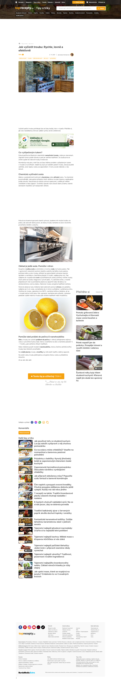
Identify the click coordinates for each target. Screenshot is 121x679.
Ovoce (76, 647)
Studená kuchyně (80, 13)
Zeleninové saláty (55, 647)
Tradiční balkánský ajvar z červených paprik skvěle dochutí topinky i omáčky (53, 511)
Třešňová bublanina (78, 643)
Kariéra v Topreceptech (82, 631)
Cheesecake (83, 650)
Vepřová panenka (88, 643)
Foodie (78, 633)
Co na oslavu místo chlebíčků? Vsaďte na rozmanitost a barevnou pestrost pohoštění (54, 452)
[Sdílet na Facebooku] (32, 422)
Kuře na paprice (62, 651)
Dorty (72, 647)
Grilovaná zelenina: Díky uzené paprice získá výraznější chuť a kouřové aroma (87, 662)
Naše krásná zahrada (53, 636)
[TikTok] (43, 627)
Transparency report (81, 636)
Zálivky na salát (68, 643)
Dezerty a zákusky (66, 642)
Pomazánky (29, 642)
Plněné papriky (31, 650)
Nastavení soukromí (67, 628)
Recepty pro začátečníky (73, 646)
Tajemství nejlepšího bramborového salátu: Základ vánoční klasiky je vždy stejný (52, 565)
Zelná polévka (59, 643)
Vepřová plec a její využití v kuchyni (56, 660)
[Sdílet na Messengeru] (36, 422)
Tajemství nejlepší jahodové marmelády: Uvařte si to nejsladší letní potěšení (53, 529)
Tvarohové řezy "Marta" (25, 668)
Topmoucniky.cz (95, 629)
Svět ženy (50, 635)
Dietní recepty (37, 647)
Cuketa (48, 13)
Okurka (30, 13)
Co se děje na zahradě (24, 643)
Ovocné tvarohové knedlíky (53, 650)
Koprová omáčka (38, 651)
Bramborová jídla (54, 646)
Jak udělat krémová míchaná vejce (56, 659)
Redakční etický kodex (68, 638)
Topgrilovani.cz (94, 631)
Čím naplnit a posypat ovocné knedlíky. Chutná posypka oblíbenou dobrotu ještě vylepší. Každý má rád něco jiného (53, 487)
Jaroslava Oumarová (63, 55)
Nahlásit (78, 635)
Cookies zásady (66, 633)
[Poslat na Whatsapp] (39, 422)
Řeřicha (99, 642)
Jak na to (31, 43)
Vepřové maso (45, 646)
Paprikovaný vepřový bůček (26, 666)
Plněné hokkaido (23, 659)
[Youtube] (34, 627)
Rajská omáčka (65, 650)
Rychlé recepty (84, 646)
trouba (29, 58)
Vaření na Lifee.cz (52, 629)
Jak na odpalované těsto (78, 642)
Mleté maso (38, 646)
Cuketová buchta (77, 651)
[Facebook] (20, 627)
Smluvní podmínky (67, 636)
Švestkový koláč (29, 653)
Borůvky (71, 13)
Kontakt (78, 638)
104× (20, 54)
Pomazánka (89, 13)
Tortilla (59, 642)
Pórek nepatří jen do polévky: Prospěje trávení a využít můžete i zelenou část (89, 346)
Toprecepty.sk (94, 628)
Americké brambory (91, 642)
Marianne (93, 633)
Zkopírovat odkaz (47, 422)
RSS (77, 629)
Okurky (53, 13)
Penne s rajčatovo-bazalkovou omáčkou (29, 660)
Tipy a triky (43, 8)
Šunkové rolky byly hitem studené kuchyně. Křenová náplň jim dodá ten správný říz (89, 376)
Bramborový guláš (74, 650)
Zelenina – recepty (37, 642)
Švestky (42, 13)
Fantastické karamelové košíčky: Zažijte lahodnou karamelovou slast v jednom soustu (53, 522)
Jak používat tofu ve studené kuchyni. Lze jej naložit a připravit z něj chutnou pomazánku (52, 443)
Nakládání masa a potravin (50, 642)
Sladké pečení (20, 15)
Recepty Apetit (52, 633)
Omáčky (96, 13)
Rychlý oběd (99, 651)
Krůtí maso (31, 646)
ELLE (92, 635)
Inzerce (78, 628)
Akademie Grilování (21, 13)
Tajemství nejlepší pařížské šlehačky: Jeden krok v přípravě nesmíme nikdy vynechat (52, 548)
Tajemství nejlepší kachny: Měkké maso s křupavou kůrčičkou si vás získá (54, 538)
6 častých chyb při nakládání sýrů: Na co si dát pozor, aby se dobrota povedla (53, 503)
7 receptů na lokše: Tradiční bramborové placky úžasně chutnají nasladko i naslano (53, 495)
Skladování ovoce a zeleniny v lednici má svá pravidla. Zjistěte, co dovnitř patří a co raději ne (88, 659)
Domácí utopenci (38, 653)
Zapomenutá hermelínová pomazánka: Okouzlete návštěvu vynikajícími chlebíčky (52, 469)
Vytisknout (43, 422)
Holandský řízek (47, 651)
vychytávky (53, 58)
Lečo (83, 651)
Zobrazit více (99, 292)
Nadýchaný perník (90, 651)
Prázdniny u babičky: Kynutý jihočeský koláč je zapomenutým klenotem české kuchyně (52, 461)
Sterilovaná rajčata (41, 650)
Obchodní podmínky (67, 635)
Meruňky (59, 13)
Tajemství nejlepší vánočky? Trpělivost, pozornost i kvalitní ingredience (53, 555)
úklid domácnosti (37, 58)
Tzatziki (96, 643)
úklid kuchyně (22, 58)
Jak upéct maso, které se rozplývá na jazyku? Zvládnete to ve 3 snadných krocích (52, 574)
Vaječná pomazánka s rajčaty (26, 662)
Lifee (92, 636)
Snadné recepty (93, 646)
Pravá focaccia (40, 643)
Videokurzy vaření (52, 631)
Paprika (36, 13)
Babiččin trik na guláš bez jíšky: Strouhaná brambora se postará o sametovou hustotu (87, 666)
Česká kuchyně (46, 647)
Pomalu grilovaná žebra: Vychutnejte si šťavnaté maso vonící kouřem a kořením (87, 316)
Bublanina (21, 653)
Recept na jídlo (52, 628)
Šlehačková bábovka (50, 643)
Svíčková (33, 643)
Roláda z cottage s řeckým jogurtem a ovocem (30, 664)
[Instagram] (29, 627)
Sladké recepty (29, 647)
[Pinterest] (25, 627)
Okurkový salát (29, 651)
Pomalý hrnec (62, 646)
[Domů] (19, 43)
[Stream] (38, 627)
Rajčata (65, 13)
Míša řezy (54, 651)
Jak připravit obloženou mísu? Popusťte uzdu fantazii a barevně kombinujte (53, 477)
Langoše (69, 651)
